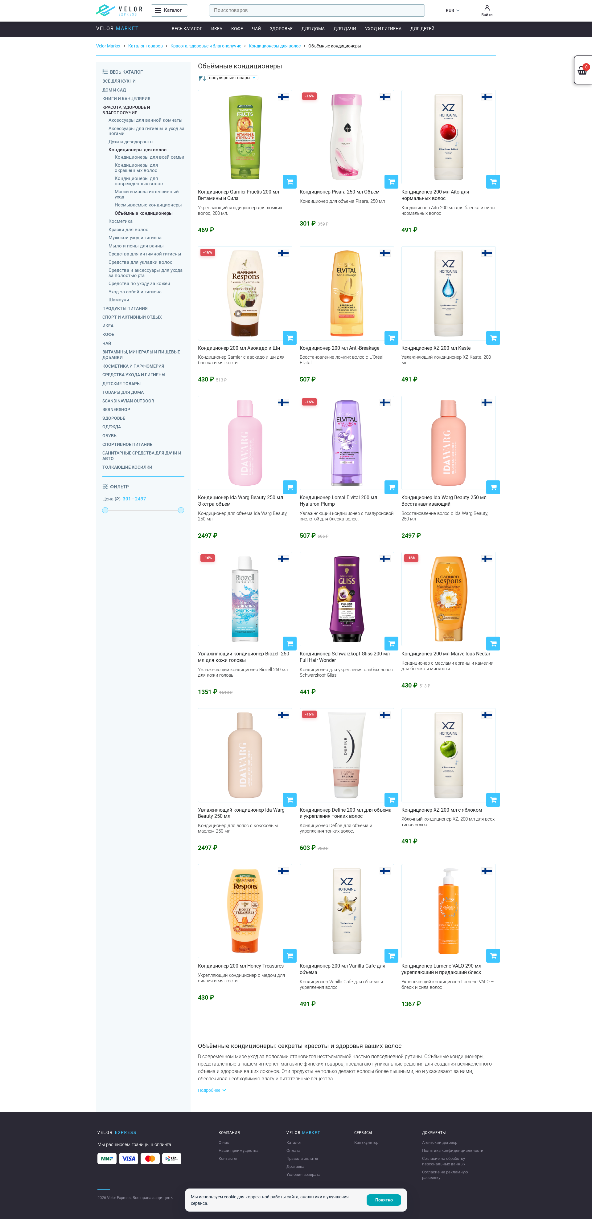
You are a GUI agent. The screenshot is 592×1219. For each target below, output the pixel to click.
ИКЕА (216, 28)
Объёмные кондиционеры (144, 213)
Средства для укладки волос (140, 262)
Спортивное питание (127, 444)
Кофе (237, 28)
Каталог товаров (145, 45)
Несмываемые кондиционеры (148, 205)
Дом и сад (114, 90)
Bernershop (116, 409)
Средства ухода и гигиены (133, 374)
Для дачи (345, 28)
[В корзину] (290, 182)
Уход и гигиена (383, 28)
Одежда (111, 426)
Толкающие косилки (127, 467)
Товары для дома (123, 392)
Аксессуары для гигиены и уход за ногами (146, 131)
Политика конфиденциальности (452, 1150)
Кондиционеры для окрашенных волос (136, 168)
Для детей (422, 28)
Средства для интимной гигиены (145, 254)
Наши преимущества (238, 1150)
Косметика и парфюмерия (133, 366)
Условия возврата (303, 1174)
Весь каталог (187, 28)
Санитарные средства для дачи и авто (141, 455)
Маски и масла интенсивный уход (147, 194)
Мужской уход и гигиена (135, 237)
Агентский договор (439, 1142)
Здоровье (281, 28)
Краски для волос (128, 229)
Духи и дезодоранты (131, 142)
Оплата (293, 1150)
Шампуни (119, 300)
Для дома (313, 28)
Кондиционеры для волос (275, 45)
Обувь (109, 435)
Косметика (121, 221)
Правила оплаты (302, 1158)
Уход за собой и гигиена (135, 292)
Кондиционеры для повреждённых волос (139, 181)
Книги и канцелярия (126, 98)
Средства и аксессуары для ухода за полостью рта (146, 273)
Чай (256, 28)
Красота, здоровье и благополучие (206, 45)
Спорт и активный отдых (132, 317)
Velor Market (108, 45)
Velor (117, 28)
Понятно (384, 1199)
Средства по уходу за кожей (139, 283)
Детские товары (121, 383)
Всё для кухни (119, 81)
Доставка (295, 1166)
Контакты (228, 1158)
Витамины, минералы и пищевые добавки (141, 354)
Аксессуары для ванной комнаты (146, 120)
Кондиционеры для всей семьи (149, 157)
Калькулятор (366, 1142)
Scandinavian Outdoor (128, 400)
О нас (224, 1142)
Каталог (293, 1142)
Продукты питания (125, 308)
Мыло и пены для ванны (136, 246)
